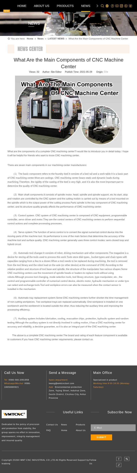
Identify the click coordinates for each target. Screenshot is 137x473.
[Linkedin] (126, 6)
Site (106, 71)
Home (64, 430)
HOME (21, 6)
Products (80, 425)
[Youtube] (117, 6)
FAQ (48, 430)
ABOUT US (41, 6)
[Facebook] (112, 6)
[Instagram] (121, 6)
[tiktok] (118, 465)
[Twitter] (130, 6)
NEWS (85, 6)
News (64, 425)
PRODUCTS (65, 6)
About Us (81, 430)
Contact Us (52, 425)
